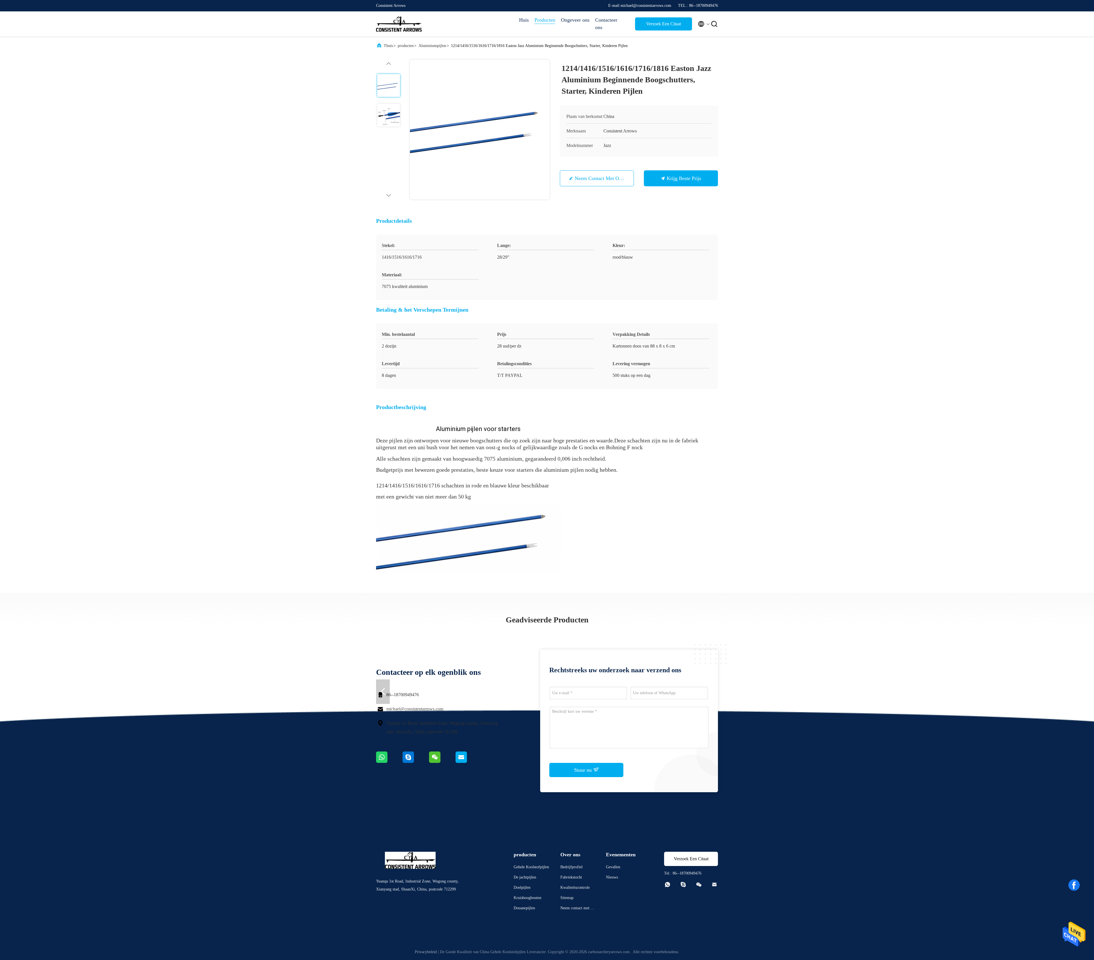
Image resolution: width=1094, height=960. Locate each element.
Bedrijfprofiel (571, 867)
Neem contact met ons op (603, 178)
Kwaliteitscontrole (575, 887)
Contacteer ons (606, 23)
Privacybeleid (426, 952)
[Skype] (416, 761)
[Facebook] (1074, 885)
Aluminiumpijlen (432, 46)
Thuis (388, 46)
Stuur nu (583, 770)
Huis (524, 20)
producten (406, 46)
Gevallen (613, 867)
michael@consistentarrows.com (414, 708)
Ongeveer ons (575, 20)
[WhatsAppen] (389, 761)
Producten (544, 20)
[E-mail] (468, 761)
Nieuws (612, 877)
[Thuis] (399, 23)
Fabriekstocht (571, 877)
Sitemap (566, 898)
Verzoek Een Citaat (663, 23)
